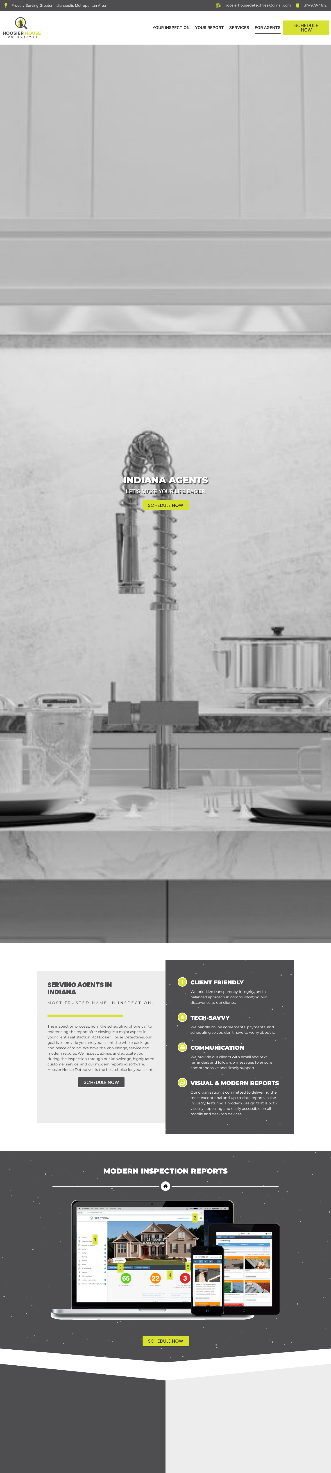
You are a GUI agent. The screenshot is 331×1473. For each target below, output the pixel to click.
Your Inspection (171, 27)
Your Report (209, 27)
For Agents (268, 27)
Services (239, 27)
